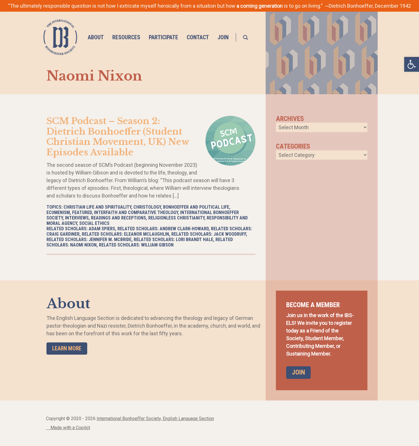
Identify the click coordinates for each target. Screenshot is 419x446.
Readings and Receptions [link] (118, 218)
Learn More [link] (67, 348)
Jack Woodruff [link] (229, 234)
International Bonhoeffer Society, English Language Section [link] (155, 418)
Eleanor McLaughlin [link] (146, 234)
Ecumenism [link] (58, 212)
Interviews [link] (77, 218)
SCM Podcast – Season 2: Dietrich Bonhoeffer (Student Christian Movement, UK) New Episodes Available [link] (117, 137)
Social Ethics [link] (94, 223)
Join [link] (298, 372)
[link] (411, 64)
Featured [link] (82, 212)
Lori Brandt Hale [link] (194, 239)
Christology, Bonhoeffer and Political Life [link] (181, 207)
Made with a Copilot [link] (69, 427)
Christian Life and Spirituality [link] (97, 207)
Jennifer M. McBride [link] (110, 239)
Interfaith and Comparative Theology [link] (136, 212)
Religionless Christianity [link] (176, 218)
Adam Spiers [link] (102, 228)
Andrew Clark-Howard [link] (184, 228)
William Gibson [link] (157, 245)
